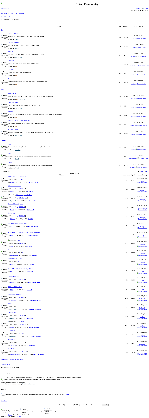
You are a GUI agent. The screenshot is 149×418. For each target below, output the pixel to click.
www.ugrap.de (12, 93)
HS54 (133, 47)
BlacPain (133, 38)
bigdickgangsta (133, 158)
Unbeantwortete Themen (7, 13)
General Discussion (13, 33)
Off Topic (3, 140)
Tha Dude (13, 345)
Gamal (67, 394)
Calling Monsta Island (14, 276)
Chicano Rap (11, 213)
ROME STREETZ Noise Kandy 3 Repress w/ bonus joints (24, 232)
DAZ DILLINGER (13, 312)
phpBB (10, 415)
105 (20, 324)
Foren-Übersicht (5, 17)
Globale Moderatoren (28, 384)
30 (22, 279)
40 (24, 189)
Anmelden (6, 8)
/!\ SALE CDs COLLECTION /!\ (17, 177)
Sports (9, 153)
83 (24, 297)
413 (23, 351)
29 (20, 279)
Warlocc (12, 219)
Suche (146, 8)
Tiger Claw (13, 300)
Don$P (12, 210)
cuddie (133, 56)
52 (24, 216)
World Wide (11, 78)
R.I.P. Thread (20, 321)
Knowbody (18, 48)
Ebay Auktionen (12, 349)
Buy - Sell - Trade (13, 129)
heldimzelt (133, 167)
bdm (16, 66)
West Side (10, 51)
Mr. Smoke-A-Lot (134, 65)
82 (22, 297)
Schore (12, 191)
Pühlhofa (133, 98)
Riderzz (133, 134)
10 (22, 252)
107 (26, 324)
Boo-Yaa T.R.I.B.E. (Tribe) (15, 258)
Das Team (22, 359)
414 (26, 351)
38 (20, 189)
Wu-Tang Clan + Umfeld (14, 294)
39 (22, 189)
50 (20, 216)
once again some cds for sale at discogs (18, 223)
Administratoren (16, 384)
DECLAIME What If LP (15, 287)
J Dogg (12, 226)
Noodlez (12, 327)
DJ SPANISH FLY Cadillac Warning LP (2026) (21, 269)
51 (22, 216)
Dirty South (11, 60)
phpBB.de (19, 416)
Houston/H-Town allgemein (15, 204)
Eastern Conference (13, 42)
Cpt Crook (22, 99)
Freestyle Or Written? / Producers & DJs (19, 120)
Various (10, 162)
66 (24, 243)
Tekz (11, 246)
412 (20, 351)
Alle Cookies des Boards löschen (10, 359)
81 (20, 297)
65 (22, 243)
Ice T (9, 249)
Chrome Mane (133, 125)
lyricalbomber (14, 255)
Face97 (17, 39)
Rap (2, 30)
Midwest (10, 69)
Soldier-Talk (11, 111)
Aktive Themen (19, 13)
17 (22, 315)
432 (147, 171)
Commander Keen (15, 354)
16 (20, 315)
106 (23, 324)
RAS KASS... (12, 339)
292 (26, 198)
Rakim (9, 303)
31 (24, 279)
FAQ (139, 8)
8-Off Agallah (11, 330)
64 (20, 243)
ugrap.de (3, 89)
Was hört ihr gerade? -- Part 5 (24, 195)
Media (9, 144)
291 (23, 198)
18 (24, 315)
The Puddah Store (13, 102)
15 (20, 342)
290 (20, 198)
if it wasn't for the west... (14, 186)
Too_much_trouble (142, 353)
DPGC (18, 240)
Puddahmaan (18, 57)
